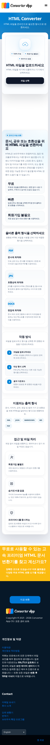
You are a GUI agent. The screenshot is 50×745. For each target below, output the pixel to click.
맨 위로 (40, 740)
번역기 (5, 716)
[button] (25, 61)
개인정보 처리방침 (11, 651)
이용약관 (6, 647)
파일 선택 (25, 80)
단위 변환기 (7, 712)
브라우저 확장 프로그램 (13, 719)
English (7, 732)
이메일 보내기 (8, 702)
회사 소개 (6, 705)
